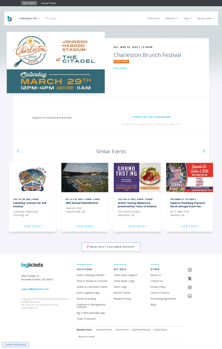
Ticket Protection (86, 318)
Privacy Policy (158, 286)
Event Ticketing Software (91, 275)
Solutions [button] (170, 18)
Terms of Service (160, 292)
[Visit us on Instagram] (194, 288)
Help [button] (186, 18)
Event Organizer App (88, 292)
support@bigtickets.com (35, 289)
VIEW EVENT (32, 226)
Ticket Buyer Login (124, 281)
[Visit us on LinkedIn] (194, 296)
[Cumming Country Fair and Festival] (32, 178)
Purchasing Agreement (163, 298)
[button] (29, 18)
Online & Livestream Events (92, 286)
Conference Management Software (91, 306)
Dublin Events (160, 329)
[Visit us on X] (194, 278)
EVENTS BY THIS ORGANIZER (152, 117)
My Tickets (29, 3)
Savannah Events (104, 329)
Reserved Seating (86, 298)
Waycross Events (86, 336)
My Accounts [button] (204, 18)
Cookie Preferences (15, 344)
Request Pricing (122, 298)
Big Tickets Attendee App (91, 312)
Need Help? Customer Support (111, 246)
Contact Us (157, 281)
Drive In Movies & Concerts (92, 281)
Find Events (153, 18)
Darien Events (122, 329)
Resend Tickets (48, 3)
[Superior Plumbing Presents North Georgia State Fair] (189, 178)
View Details (120, 68)
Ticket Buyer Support (125, 275)
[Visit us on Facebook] (194, 270)
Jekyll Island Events (141, 329)
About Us (156, 275)
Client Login (120, 286)
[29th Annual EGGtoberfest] (84, 178)
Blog (153, 304)
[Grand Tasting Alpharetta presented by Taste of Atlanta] (137, 178)
